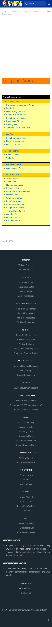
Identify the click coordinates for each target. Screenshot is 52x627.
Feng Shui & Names (15, 208)
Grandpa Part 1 (13, 214)
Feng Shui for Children (16, 118)
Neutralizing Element (15, 111)
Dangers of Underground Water (20, 105)
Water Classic (12, 178)
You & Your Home (12, 101)
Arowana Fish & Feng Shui (18, 128)
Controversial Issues (13, 164)
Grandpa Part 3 (13, 221)
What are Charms (14, 198)
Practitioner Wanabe (15, 204)
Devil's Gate (11, 108)
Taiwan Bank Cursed (15, 211)
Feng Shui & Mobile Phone (18, 191)
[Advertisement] (26, 47)
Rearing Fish (11, 124)
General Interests (11, 175)
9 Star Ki (10, 158)
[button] (49, 3)
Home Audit (9, 134)
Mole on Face (12, 195)
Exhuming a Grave (14, 188)
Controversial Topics (15, 168)
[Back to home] (12, 3)
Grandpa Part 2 (13, 217)
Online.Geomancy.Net (15, 568)
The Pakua (11, 182)
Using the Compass (15, 141)
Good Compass (13, 144)
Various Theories (11, 151)
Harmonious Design (15, 185)
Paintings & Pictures (15, 121)
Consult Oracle (12, 155)
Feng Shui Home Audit (16, 138)
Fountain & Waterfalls (16, 115)
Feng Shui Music (13, 201)
